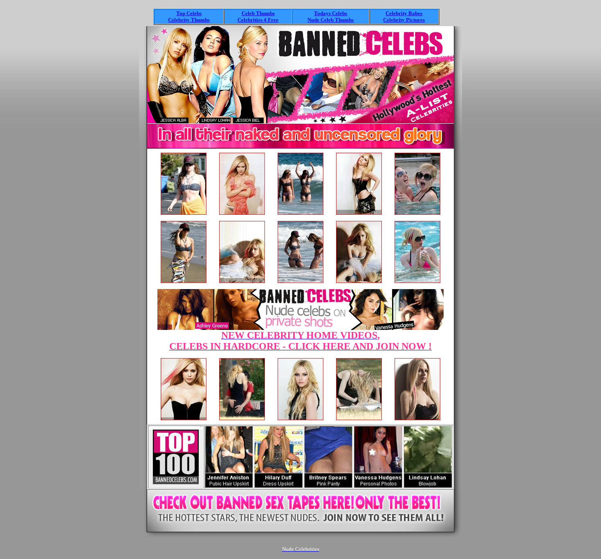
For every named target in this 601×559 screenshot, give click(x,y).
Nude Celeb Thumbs (330, 20)
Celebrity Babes (404, 13)
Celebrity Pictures (404, 20)
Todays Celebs (330, 13)
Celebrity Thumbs (189, 20)
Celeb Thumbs (258, 13)
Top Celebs (189, 13)
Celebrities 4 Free (258, 20)
